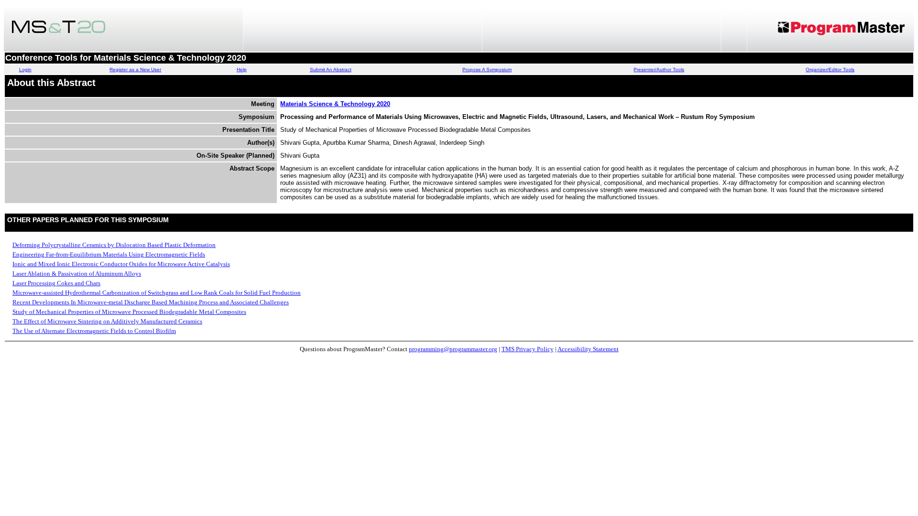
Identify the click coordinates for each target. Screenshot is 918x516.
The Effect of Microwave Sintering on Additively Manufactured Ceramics (107, 321)
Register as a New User (135, 69)
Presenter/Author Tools (659, 69)
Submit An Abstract (330, 69)
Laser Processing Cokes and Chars (56, 283)
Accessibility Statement (588, 349)
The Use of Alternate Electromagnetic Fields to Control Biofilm (94, 330)
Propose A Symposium (487, 69)
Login (25, 69)
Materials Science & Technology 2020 (335, 104)
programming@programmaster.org (453, 349)
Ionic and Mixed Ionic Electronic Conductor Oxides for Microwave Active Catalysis (121, 264)
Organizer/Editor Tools (830, 69)
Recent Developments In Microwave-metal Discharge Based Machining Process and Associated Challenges (150, 302)
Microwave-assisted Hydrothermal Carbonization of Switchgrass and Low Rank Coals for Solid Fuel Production (156, 292)
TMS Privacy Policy (528, 349)
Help (242, 69)
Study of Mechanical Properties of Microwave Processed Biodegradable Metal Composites (129, 311)
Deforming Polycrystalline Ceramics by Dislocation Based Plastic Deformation (114, 244)
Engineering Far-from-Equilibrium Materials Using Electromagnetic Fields (108, 254)
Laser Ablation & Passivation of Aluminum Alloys (76, 273)
